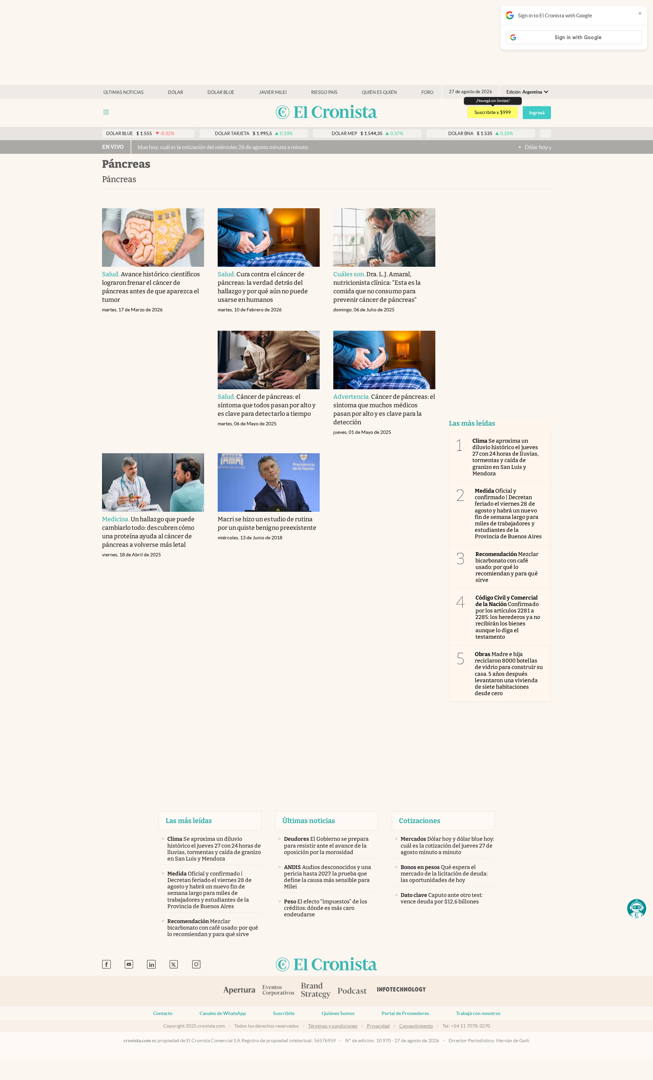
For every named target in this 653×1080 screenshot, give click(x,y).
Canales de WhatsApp (223, 1013)
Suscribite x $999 (492, 112)
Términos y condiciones (332, 1026)
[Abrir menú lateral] (106, 112)
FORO (427, 92)
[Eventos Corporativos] (278, 991)
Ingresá (537, 112)
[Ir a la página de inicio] (326, 112)
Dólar (175, 92)
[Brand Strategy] (316, 991)
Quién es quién (379, 92)
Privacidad (378, 1026)
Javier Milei (273, 92)
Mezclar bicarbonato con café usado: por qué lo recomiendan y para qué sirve (507, 567)
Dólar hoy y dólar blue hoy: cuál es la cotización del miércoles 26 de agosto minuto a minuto (169, 147)
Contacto (162, 1013)
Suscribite (284, 1013)
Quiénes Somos (338, 1013)
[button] (636, 908)
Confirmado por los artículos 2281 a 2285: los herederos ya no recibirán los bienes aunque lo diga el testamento (507, 617)
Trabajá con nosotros (478, 1013)
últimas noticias (123, 92)
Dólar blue (220, 92)
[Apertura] (239, 991)
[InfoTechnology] (402, 991)
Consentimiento (416, 1026)
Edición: (524, 92)
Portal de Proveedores (405, 1013)
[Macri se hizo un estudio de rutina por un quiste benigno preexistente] (269, 482)
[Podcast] (352, 991)
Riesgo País (324, 92)
